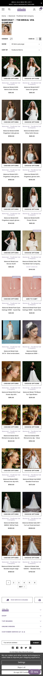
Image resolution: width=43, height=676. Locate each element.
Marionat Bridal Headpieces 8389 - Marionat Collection (32, 353)
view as (31, 39)
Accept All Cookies (21, 672)
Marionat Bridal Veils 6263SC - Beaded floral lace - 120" (32, 568)
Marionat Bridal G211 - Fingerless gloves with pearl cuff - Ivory (32, 176)
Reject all (21, 667)
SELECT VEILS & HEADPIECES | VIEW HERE (21, 4)
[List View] (37, 38)
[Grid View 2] (40, 38)
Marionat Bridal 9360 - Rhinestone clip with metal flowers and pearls (11, 481)
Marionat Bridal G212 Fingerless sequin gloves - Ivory (11, 220)
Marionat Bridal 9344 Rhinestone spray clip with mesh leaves (11, 438)
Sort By (5, 50)
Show (4, 44)
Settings (21, 662)
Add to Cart (31, 299)
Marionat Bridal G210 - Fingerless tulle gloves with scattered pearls (11, 176)
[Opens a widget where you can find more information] (34, 672)
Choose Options (11, 79)
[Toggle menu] (3, 9)
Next (21, 587)
